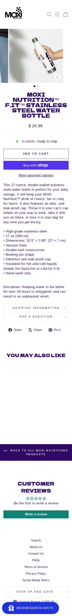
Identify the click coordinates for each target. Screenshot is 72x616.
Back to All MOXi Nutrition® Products (38, 452)
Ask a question (36, 316)
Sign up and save (35, 591)
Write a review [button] (36, 514)
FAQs (36, 560)
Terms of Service (36, 567)
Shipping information (36, 308)
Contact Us (36, 553)
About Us (36, 547)
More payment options (36, 175)
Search (36, 540)
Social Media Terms (36, 580)
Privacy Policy (36, 573)
